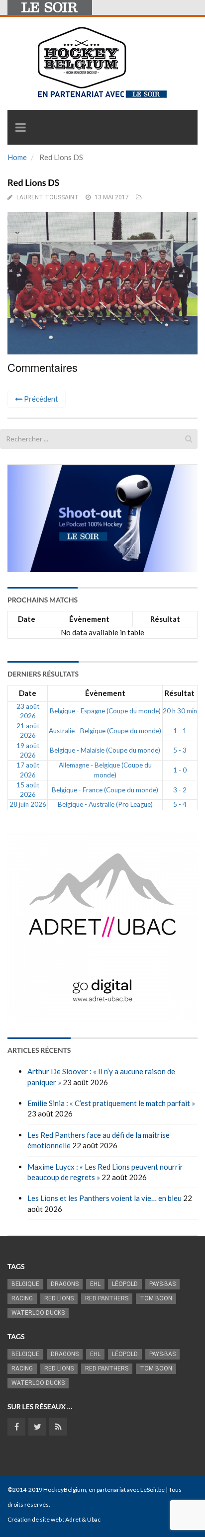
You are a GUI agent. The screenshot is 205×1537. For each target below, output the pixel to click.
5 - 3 (180, 750)
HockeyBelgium (64, 1489)
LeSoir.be (152, 1489)
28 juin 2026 (27, 804)
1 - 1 (180, 731)
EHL (95, 1284)
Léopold (125, 1284)
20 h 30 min (180, 711)
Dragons (65, 1284)
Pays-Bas (162, 1284)
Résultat (165, 618)
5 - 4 (180, 804)
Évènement (89, 618)
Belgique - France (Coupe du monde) (105, 790)
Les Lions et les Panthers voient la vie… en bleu (104, 1198)
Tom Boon (156, 1298)
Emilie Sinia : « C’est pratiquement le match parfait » (111, 1103)
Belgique (25, 1284)
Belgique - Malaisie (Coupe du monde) (105, 750)
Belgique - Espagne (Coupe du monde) (105, 711)
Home (17, 157)
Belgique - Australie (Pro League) (105, 804)
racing (22, 1298)
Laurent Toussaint (47, 197)
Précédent (40, 398)
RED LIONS (59, 1298)
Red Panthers (106, 1298)
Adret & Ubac (83, 1519)
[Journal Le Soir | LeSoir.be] (49, 7)
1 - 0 (180, 770)
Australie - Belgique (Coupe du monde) (105, 731)
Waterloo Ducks (38, 1312)
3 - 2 (180, 790)
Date (26, 618)
